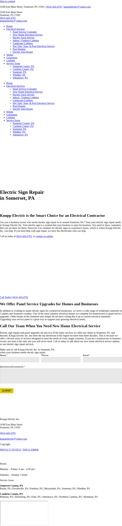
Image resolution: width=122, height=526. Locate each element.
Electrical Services (15, 29)
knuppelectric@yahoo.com (77, 6)
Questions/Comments (12, 366)
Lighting (10, 60)
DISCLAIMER (31, 449)
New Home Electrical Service (28, 34)
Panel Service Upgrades (25, 32)
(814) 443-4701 (54, 6)
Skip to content (7, 1)
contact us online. (44, 236)
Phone (44, 355)
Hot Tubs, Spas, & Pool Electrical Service (34, 46)
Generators (11, 57)
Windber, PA (19, 75)
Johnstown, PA (20, 77)
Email (86, 355)
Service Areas (13, 63)
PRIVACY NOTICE (10, 449)
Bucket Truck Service (23, 37)
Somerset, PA (19, 72)
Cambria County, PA (23, 69)
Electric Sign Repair (23, 52)
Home (9, 26)
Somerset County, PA (23, 66)
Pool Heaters (19, 49)
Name (3, 355)
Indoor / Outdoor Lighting (26, 40)
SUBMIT (7, 390)
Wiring (9, 54)
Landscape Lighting (23, 43)
